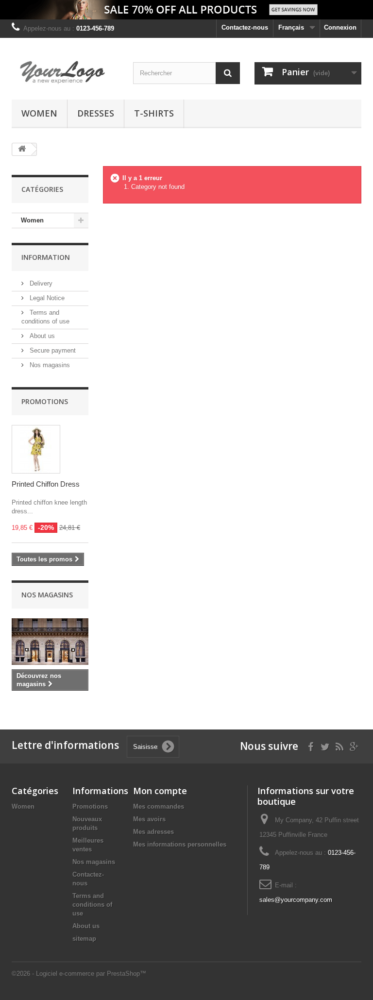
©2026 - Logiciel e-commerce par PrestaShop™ (79, 973)
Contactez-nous (244, 27)
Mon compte (160, 791)
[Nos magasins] (50, 641)
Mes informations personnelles (179, 844)
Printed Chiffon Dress (46, 484)
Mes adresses (153, 831)
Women (39, 113)
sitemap (84, 938)
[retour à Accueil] (22, 149)
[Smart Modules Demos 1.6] (65, 72)
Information (45, 257)
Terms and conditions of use (92, 904)
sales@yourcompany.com (295, 899)
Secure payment (52, 350)
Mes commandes (158, 806)
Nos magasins (49, 365)
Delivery (40, 283)
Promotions (44, 401)
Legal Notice (46, 298)
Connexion (340, 27)
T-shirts (154, 113)
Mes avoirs (149, 819)
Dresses (95, 113)
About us (41, 335)
